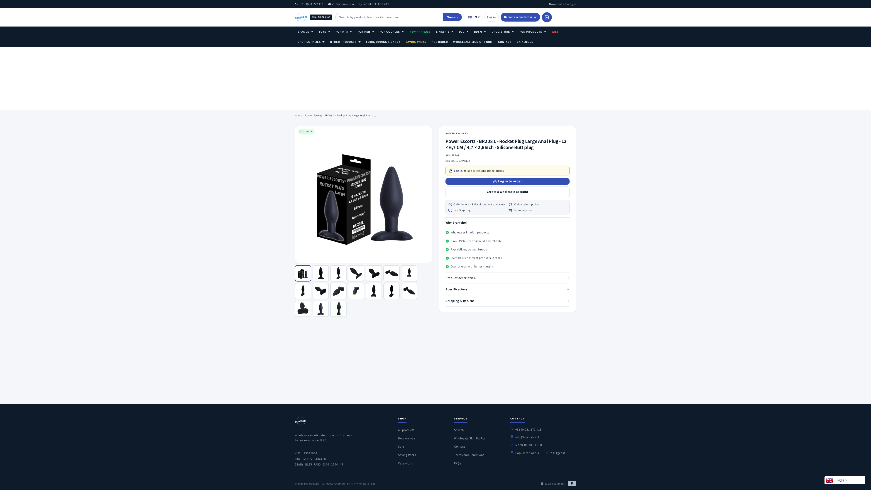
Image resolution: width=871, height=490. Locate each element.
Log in (491, 17)
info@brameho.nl (343, 4)
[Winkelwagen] (547, 17)
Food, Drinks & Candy (383, 42)
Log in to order (510, 181)
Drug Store (501, 32)
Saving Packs (416, 42)
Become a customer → (520, 17)
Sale (555, 32)
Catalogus (525, 42)
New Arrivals (420, 32)
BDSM (478, 32)
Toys (322, 32)
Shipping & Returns (507, 300)
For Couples (390, 32)
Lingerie (442, 32)
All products (406, 430)
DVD (462, 32)
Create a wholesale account (507, 192)
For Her (363, 32)
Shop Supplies (309, 42)
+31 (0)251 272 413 (311, 4)
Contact (504, 42)
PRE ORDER (439, 42)
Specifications (507, 289)
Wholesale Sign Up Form (472, 42)
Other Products (343, 42)
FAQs (457, 463)
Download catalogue (562, 4)
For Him (342, 32)
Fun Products (530, 32)
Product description (507, 278)
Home (298, 115)
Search (452, 17)
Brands (303, 32)
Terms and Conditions (469, 455)
